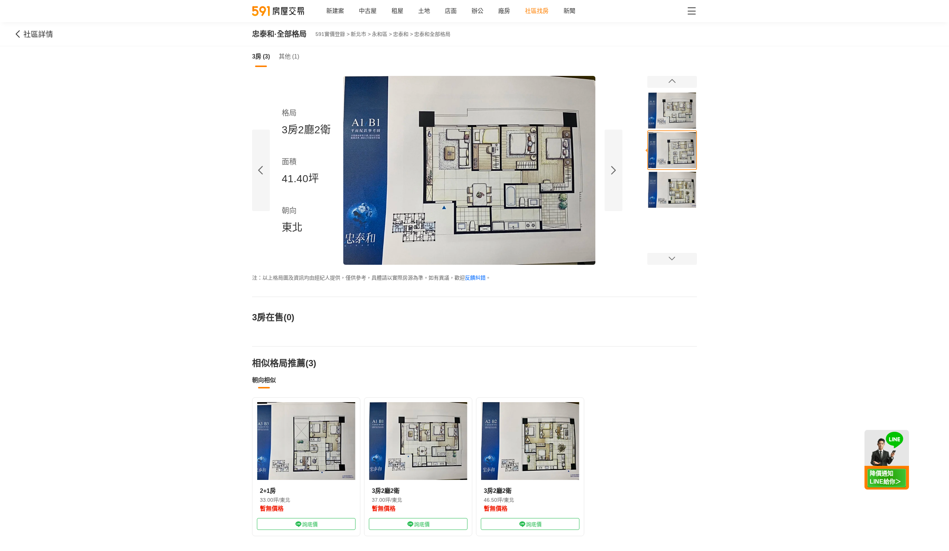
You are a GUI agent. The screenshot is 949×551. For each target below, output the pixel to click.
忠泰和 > (403, 34)
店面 (451, 11)
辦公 (477, 11)
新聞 (569, 11)
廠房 (504, 11)
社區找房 (537, 11)
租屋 (397, 11)
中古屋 (368, 11)
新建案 (335, 11)
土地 (424, 11)
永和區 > (382, 34)
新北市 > (361, 34)
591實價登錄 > (332, 34)
